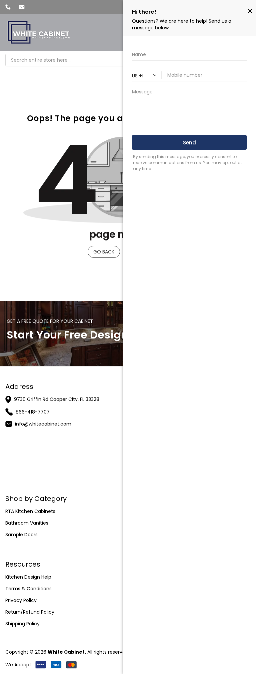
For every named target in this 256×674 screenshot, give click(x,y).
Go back (103, 251)
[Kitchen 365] (38, 32)
